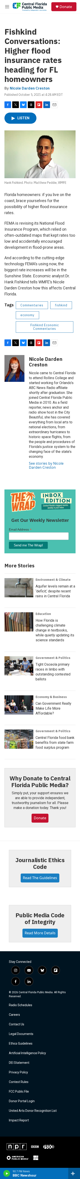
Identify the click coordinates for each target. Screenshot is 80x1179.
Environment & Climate (53, 580)
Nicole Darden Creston (30, 88)
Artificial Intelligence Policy (27, 1053)
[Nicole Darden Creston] (14, 368)
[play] (7, 1173)
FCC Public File (19, 1091)
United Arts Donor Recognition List (33, 1110)
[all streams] (74, 1173)
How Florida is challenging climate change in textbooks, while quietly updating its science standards (55, 630)
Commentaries (31, 305)
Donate (66, 7)
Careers (14, 1014)
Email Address (20, 529)
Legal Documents (21, 1034)
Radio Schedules (20, 1005)
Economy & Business (51, 697)
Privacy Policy (18, 1072)
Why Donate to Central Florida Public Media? (40, 781)
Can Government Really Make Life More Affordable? (53, 708)
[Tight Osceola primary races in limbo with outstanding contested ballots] (18, 665)
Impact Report (19, 1120)
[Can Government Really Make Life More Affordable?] (18, 705)
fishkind (61, 305)
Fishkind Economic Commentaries (44, 327)
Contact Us (16, 1024)
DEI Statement (19, 1062)
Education (43, 614)
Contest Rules (18, 1082)
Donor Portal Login (22, 1101)
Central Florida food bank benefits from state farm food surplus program (55, 743)
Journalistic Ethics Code (40, 863)
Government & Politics (53, 658)
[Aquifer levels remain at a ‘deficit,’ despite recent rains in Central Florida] (18, 587)
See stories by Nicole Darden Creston (46, 465)
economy (27, 315)
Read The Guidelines (40, 877)
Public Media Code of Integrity (40, 918)
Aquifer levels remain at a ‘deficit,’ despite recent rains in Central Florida (55, 591)
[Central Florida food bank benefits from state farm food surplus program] (18, 739)
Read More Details (40, 932)
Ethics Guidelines (20, 1043)
